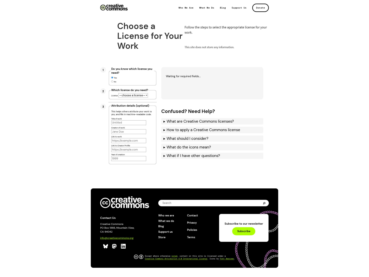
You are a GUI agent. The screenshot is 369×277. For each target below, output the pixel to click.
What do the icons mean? (189, 147)
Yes (115, 78)
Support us (165, 232)
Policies (192, 230)
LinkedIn (123, 246)
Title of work (116, 119)
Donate (260, 7)
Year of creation (118, 154)
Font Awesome (227, 259)
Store (161, 237)
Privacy (192, 222)
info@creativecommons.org (116, 238)
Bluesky (105, 246)
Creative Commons (114, 7)
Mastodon (114, 246)
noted (174, 256)
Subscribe (243, 231)
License (114, 95)
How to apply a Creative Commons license (203, 130)
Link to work (116, 136)
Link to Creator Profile (120, 145)
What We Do (206, 7)
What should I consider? (187, 138)
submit (264, 203)
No (115, 82)
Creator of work (118, 128)
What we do (166, 221)
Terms (191, 237)
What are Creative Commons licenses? (200, 121)
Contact (192, 215)
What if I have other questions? (193, 155)
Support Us (239, 7)
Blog (223, 7)
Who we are (166, 215)
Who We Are (186, 7)
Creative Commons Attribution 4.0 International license (176, 259)
